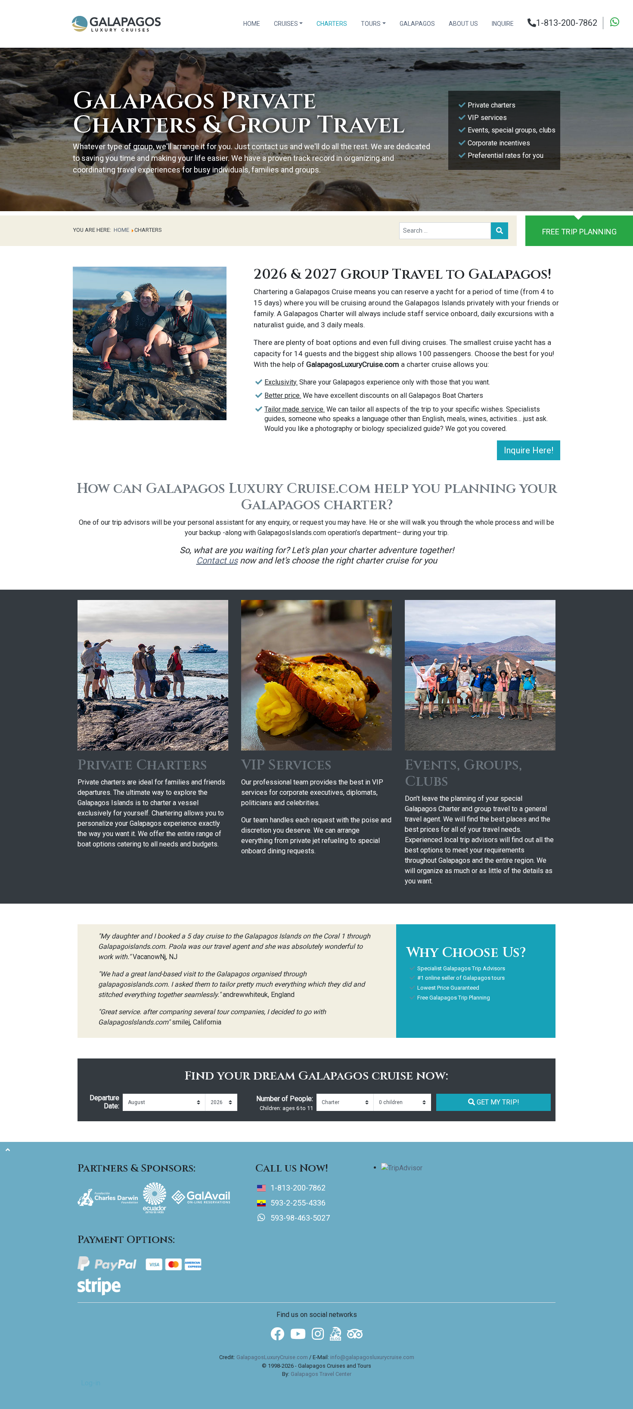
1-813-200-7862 (566, 23)
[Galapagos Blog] (335, 1333)
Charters (331, 23)
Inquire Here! (528, 450)
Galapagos (417, 23)
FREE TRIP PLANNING (579, 231)
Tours (371, 23)
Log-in (90, 1383)
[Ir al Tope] (8, 1150)
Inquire (503, 23)
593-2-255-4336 (298, 1202)
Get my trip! (497, 1102)
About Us (463, 23)
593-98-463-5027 (299, 1217)
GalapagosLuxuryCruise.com (272, 1357)
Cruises (286, 23)
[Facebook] (277, 1335)
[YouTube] (298, 1335)
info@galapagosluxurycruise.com (372, 1357)
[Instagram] (318, 1335)
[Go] (499, 230)
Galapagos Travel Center (321, 1374)
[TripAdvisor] (355, 1333)
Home (251, 23)
